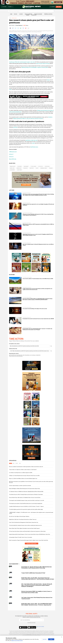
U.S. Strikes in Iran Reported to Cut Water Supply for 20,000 (20, 472)
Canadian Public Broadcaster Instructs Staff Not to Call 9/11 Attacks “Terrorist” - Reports (26, 506)
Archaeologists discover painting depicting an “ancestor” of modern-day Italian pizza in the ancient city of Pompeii (37, 329)
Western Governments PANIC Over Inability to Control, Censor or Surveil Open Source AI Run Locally (36, 592)
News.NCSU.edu (12, 159)
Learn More (44, 639)
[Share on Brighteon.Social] (10, 28)
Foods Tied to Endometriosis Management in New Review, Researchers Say (23, 522)
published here (28, 634)
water (10, 89)
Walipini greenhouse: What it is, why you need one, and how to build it (28, 118)
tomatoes (50, 117)
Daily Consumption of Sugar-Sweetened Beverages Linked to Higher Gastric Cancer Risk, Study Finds (28, 540)
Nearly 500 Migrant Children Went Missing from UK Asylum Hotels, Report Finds (24, 488)
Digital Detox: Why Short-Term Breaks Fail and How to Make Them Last (22, 519)
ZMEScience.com (13, 151)
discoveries (19, 30)
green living (45, 30)
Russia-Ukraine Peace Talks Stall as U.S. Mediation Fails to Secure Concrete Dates (24, 497)
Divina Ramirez (19, 25)
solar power (39, 31)
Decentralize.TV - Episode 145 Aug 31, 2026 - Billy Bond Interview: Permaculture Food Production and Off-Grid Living (36, 567)
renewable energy (24, 31)
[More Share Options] (28, 28)
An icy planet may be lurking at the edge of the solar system (35, 308)
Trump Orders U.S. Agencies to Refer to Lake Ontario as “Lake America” (23, 469)
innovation (11, 31)
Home (11, 14)
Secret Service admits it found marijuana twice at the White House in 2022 (38, 278)
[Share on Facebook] (13, 28)
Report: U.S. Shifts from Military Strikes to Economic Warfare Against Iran (23, 478)
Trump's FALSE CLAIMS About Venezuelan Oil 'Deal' (33, 573)
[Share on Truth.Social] (23, 28)
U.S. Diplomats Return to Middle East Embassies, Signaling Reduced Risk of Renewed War (26, 491)
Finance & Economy (38, 14)
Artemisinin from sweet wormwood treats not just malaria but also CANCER (38, 318)
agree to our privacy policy (17, 640)
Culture (21, 14)
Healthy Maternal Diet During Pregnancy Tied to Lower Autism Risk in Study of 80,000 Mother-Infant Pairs (29, 534)
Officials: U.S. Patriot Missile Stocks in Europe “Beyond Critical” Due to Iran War (24, 475)
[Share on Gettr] (26, 28)
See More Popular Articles (31, 543)
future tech (35, 30)
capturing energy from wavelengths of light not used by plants (34, 67)
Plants (19, 31)
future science (30, 30)
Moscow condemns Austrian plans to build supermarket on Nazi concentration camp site (26, 466)
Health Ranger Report (13, 563)
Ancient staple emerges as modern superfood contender (20, 485)
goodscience (40, 30)
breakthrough (14, 30)
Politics (15, 14)
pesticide (15, 127)
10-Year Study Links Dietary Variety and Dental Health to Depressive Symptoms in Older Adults (27, 531)
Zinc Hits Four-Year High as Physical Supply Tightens (19, 516)
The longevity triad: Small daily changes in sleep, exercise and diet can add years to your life (26, 500)
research (30, 31)
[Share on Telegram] (18, 28)
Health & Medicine (28, 14)
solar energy (34, 31)
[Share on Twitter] (15, 28)
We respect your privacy (31, 622)
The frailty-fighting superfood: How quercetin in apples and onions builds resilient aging (26, 509)
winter (33, 143)
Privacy (34, 630)
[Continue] (42, 620)
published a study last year (31, 140)
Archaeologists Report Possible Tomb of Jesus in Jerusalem (20, 537)
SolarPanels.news (34, 147)
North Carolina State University (42, 63)
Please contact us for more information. (16, 356)
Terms (37, 630)
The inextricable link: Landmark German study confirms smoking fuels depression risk (25, 525)
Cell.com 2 (11, 156)
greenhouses (50, 30)
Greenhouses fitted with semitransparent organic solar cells (22, 62)
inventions (16, 31)
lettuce (48, 79)
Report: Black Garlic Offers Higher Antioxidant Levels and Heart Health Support (24, 528)
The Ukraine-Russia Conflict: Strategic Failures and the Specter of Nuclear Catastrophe (26, 494)
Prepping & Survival (48, 14)
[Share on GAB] (20, 28)
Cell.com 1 (11, 154)
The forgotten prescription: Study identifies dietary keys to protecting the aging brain (25, 503)
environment (24, 30)
